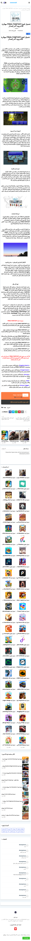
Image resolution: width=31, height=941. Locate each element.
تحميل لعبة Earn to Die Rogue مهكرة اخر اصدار (8, 522)
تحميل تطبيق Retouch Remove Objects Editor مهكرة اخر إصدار (8, 566)
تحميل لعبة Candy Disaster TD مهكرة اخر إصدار (8, 578)
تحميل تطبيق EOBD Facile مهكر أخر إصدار (22, 678)
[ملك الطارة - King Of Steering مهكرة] (25, 781)
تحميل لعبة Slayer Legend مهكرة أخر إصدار (22, 600)
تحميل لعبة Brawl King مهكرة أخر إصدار (22, 745)
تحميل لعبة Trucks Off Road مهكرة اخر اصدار (14, 441)
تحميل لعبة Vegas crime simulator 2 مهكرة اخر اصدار (8, 511)
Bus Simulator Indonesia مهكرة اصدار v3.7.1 (12, 773)
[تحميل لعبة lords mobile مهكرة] (25, 795)
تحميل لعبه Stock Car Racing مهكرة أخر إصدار (22, 734)
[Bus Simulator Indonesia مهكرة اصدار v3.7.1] (25, 774)
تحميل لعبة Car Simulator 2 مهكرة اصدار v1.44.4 (12, 787)
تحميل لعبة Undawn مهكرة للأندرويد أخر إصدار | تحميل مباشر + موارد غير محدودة (24, 441)
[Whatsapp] (16, 412)
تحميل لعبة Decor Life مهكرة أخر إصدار (22, 622)
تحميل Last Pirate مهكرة (7, 808)
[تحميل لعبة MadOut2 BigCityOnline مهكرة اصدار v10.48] (25, 767)
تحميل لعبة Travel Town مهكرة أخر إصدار (22, 611)
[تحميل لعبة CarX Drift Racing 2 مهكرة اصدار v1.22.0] (25, 760)
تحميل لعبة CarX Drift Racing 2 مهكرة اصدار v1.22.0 (12, 759)
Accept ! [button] (26, 938)
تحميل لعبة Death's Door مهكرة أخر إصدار (22, 589)
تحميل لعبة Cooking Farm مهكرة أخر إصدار (8, 644)
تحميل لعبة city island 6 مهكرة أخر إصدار (8, 589)
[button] (2, 2)
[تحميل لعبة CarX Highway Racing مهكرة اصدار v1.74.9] (25, 802)
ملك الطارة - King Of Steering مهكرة (10, 780)
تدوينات (14, 829)
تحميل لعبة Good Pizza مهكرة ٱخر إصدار (10, 815)
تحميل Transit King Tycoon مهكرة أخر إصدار (8, 711)
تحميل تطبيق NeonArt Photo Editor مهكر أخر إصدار (8, 656)
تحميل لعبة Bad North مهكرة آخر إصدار (22, 511)
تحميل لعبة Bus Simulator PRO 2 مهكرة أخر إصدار (22, 689)
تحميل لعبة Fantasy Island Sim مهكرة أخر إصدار (8, 555)
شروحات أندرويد (20, 831)
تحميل (25, 395)
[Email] (22, 412)
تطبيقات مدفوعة (20, 829)
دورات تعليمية (4, 831)
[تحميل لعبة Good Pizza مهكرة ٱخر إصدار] (25, 816)
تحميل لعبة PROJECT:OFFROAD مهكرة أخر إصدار (22, 656)
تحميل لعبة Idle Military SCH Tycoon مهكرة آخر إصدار (8, 488)
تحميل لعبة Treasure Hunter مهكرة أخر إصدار (8, 689)
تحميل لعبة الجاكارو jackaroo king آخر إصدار (8, 500)
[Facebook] (10, 412)
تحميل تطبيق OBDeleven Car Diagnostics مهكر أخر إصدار (22, 667)
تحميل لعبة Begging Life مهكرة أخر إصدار (22, 711)
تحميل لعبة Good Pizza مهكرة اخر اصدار (22, 522)
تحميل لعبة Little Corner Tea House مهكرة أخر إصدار (8, 745)
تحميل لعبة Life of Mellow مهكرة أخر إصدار (8, 544)
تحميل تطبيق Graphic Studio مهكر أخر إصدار (22, 644)
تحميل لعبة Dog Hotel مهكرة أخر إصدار (22, 700)
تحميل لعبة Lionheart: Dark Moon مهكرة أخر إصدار (8, 622)
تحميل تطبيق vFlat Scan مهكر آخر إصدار (22, 488)
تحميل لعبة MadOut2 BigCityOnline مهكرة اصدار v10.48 (12, 766)
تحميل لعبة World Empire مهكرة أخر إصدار (8, 611)
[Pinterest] (19, 412)
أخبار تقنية (4, 829)
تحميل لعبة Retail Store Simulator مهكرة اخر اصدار (22, 533)
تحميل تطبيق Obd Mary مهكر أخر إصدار (8, 667)
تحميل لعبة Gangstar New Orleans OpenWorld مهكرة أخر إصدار (22, 566)
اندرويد (20, 8)
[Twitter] (13, 412)
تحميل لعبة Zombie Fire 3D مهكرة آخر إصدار (22, 500)
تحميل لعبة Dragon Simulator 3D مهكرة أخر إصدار (8, 678)
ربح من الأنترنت (12, 831)
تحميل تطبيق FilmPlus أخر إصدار (22, 544)
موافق (4, 935)
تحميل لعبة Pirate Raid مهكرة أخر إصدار (22, 633)
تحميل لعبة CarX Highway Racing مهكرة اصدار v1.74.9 (12, 801)
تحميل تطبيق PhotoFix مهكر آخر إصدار (22, 578)
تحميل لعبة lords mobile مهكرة (8, 794)
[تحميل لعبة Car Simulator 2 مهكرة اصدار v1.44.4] (25, 788)
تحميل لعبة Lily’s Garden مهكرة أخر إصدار (8, 734)
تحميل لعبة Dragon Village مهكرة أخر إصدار (8, 700)
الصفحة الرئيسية (26, 8)
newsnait (13, 3)
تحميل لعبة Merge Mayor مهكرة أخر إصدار (8, 722)
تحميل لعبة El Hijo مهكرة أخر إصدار (22, 722)
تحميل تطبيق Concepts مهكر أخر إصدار (8, 633)
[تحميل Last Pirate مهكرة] (25, 809)
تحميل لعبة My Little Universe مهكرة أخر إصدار (8, 533)
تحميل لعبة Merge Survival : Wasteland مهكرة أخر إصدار (8, 600)
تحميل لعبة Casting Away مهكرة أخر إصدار (22, 555)
